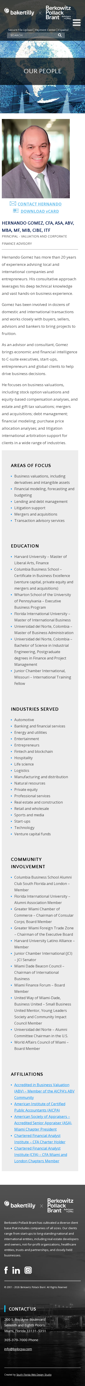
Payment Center (45, 30)
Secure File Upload (20, 30)
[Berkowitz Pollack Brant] (37, 12)
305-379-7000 (15, 1340)
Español (63, 30)
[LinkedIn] (16, 1270)
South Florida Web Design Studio (33, 1374)
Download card (40, 211)
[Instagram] (28, 1270)
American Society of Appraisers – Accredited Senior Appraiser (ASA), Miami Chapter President (43, 1123)
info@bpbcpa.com (18, 1349)
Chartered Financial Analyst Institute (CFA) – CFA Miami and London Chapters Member (40, 1154)
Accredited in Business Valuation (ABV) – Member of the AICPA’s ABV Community (44, 1091)
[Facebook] (6, 1270)
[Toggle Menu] (76, 23)
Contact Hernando (40, 204)
